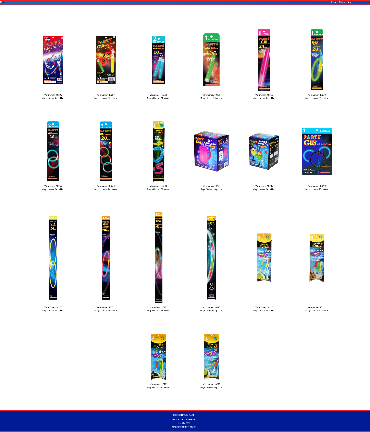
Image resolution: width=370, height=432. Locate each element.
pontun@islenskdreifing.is (184, 427)
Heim (333, 2)
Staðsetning (345, 2)
